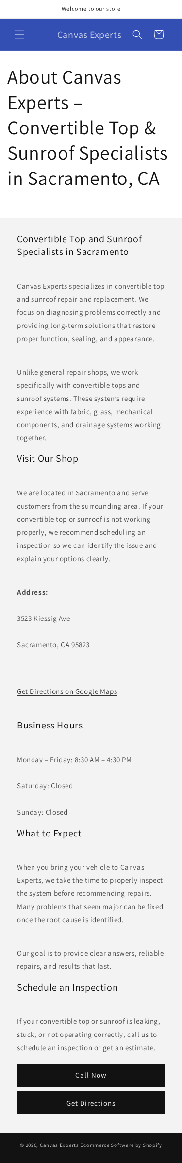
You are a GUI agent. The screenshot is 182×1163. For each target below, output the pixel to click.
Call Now (91, 1075)
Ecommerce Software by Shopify (121, 1145)
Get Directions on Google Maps (67, 691)
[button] (19, 34)
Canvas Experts (59, 1145)
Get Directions (91, 1103)
